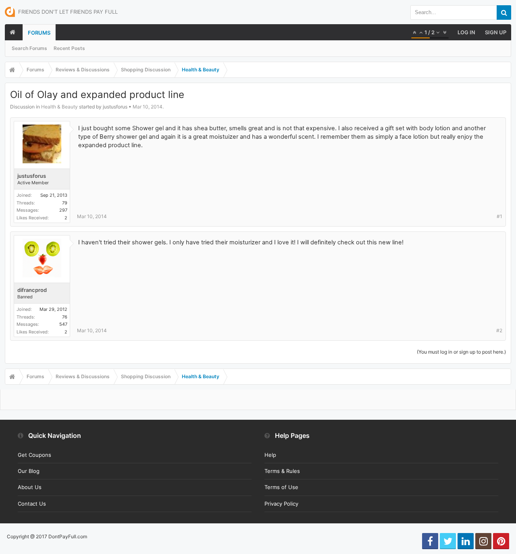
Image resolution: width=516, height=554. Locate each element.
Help (270, 455)
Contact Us (32, 503)
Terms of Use (281, 487)
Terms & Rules (282, 471)
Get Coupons (34, 455)
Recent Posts (69, 48)
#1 (499, 216)
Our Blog (29, 471)
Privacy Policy (281, 503)
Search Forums (29, 48)
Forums (39, 32)
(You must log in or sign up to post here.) (461, 352)
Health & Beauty (59, 107)
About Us (30, 487)
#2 (499, 330)
